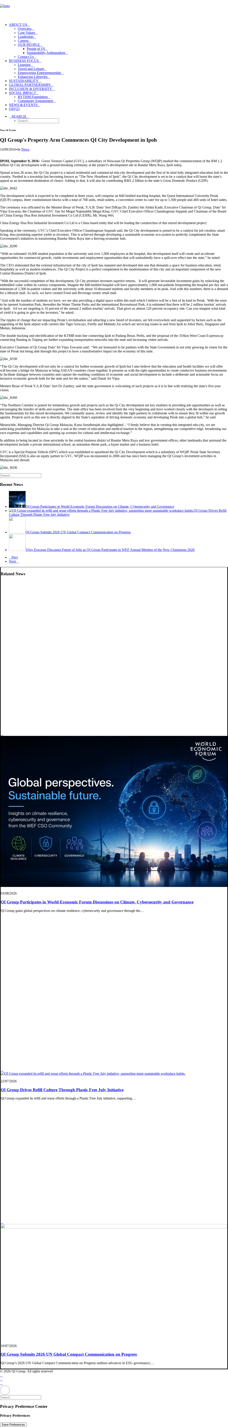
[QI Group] (114, 9)
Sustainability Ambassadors (46, 53)
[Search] (22, 475)
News (25, 149)
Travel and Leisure (31, 69)
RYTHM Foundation (33, 97)
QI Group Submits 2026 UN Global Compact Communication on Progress (69, 1354)
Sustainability (24, 81)
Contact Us (26, 57)
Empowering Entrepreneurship (39, 73)
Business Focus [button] (24, 61)
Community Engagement (35, 101)
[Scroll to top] (5, 1390)
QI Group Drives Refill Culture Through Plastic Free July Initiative (62, 1089)
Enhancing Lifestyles (32, 77)
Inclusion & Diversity (30, 89)
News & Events (23, 105)
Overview (25, 29)
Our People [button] (29, 45)
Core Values (26, 33)
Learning (24, 65)
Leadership (25, 37)
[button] (19, 116)
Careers (23, 41)
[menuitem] (118, 41)
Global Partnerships (30, 85)
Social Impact (22, 93)
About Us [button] (18, 25)
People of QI (36, 49)
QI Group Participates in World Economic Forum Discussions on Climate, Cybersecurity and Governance (97, 902)
